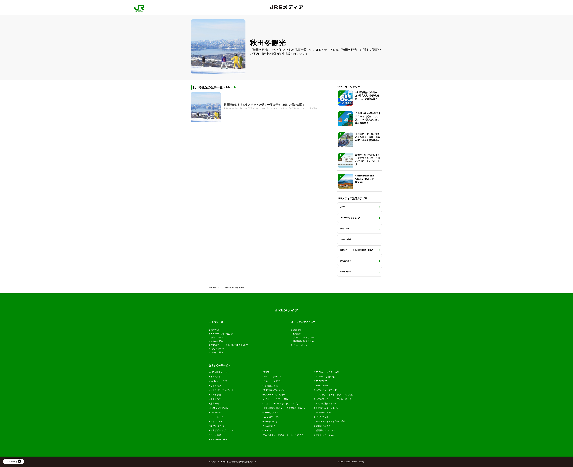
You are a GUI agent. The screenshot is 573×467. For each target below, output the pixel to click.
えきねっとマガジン (272, 381)
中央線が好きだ (270, 385)
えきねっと (215, 376)
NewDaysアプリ (270, 412)
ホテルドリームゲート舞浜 (275, 399)
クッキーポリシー (301, 345)
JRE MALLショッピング (326, 376)
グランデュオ (321, 417)
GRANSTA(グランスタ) (326, 408)
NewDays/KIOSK (323, 412)
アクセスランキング (348, 87)
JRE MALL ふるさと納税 (327, 372)
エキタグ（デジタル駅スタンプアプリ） (281, 403)
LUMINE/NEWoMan (219, 408)
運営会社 (296, 330)
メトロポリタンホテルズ (221, 390)
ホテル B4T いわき (219, 439)
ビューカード (216, 417)
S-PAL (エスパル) (218, 426)
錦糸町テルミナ (323, 426)
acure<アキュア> (270, 417)
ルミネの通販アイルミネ (327, 403)
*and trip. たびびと (219, 381)
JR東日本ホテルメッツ (273, 390)
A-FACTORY (268, 426)
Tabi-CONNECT (323, 385)
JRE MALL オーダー (219, 372)
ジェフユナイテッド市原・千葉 (330, 421)
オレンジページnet (324, 435)
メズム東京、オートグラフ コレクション (334, 394)
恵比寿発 (214, 403)
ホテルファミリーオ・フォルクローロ (333, 399)
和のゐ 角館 (215, 394)
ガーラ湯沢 (215, 435)
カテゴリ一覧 (216, 322)
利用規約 (296, 333)
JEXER (266, 372)
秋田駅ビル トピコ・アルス (223, 430)
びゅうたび (215, 385)
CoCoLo (266, 430)
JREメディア (214, 288)
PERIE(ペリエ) (269, 421)
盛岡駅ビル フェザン (325, 430)
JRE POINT (321, 381)
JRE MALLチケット (271, 376)
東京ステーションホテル (274, 394)
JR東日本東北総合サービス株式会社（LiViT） (284, 408)
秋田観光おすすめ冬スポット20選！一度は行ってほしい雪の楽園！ (264, 104)
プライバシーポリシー (303, 337)
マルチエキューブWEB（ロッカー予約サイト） (284, 435)
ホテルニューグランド (326, 390)
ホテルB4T (215, 399)
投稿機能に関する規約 (303, 341)
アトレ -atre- (216, 421)
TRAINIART (215, 412)
